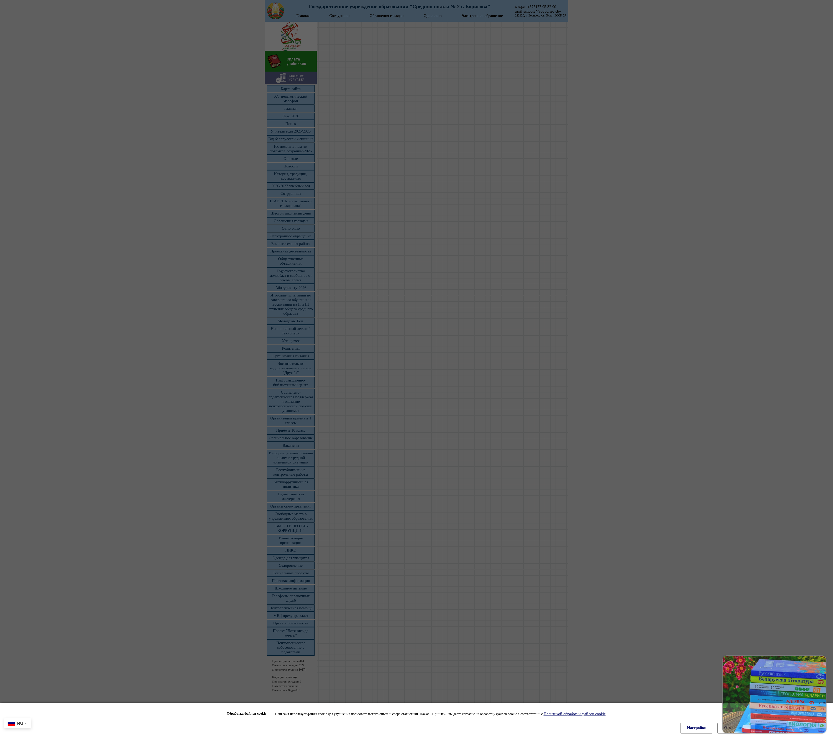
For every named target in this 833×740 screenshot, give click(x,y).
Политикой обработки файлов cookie (575, 714)
